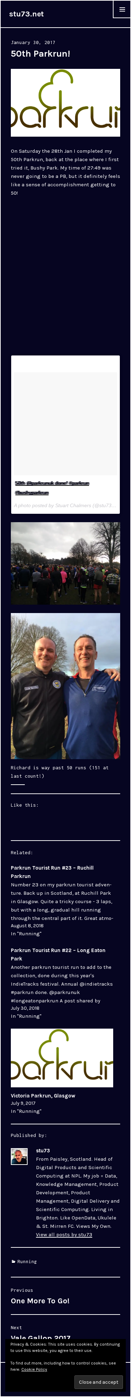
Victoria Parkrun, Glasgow (43, 1096)
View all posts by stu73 (64, 1234)
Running (27, 1261)
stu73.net (26, 14)
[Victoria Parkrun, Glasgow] (62, 1058)
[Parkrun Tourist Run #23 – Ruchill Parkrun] (62, 901)
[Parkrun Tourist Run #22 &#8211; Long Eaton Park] (62, 983)
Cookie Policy (34, 1369)
